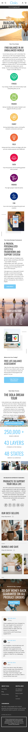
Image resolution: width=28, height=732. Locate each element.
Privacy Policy (5, 694)
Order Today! (14, 602)
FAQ (17, 696)
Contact (18, 699)
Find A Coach (19, 693)
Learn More (10, 286)
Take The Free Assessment (14, 380)
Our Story (4, 689)
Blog (3, 691)
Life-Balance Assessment (19, 689)
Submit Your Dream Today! (14, 423)
